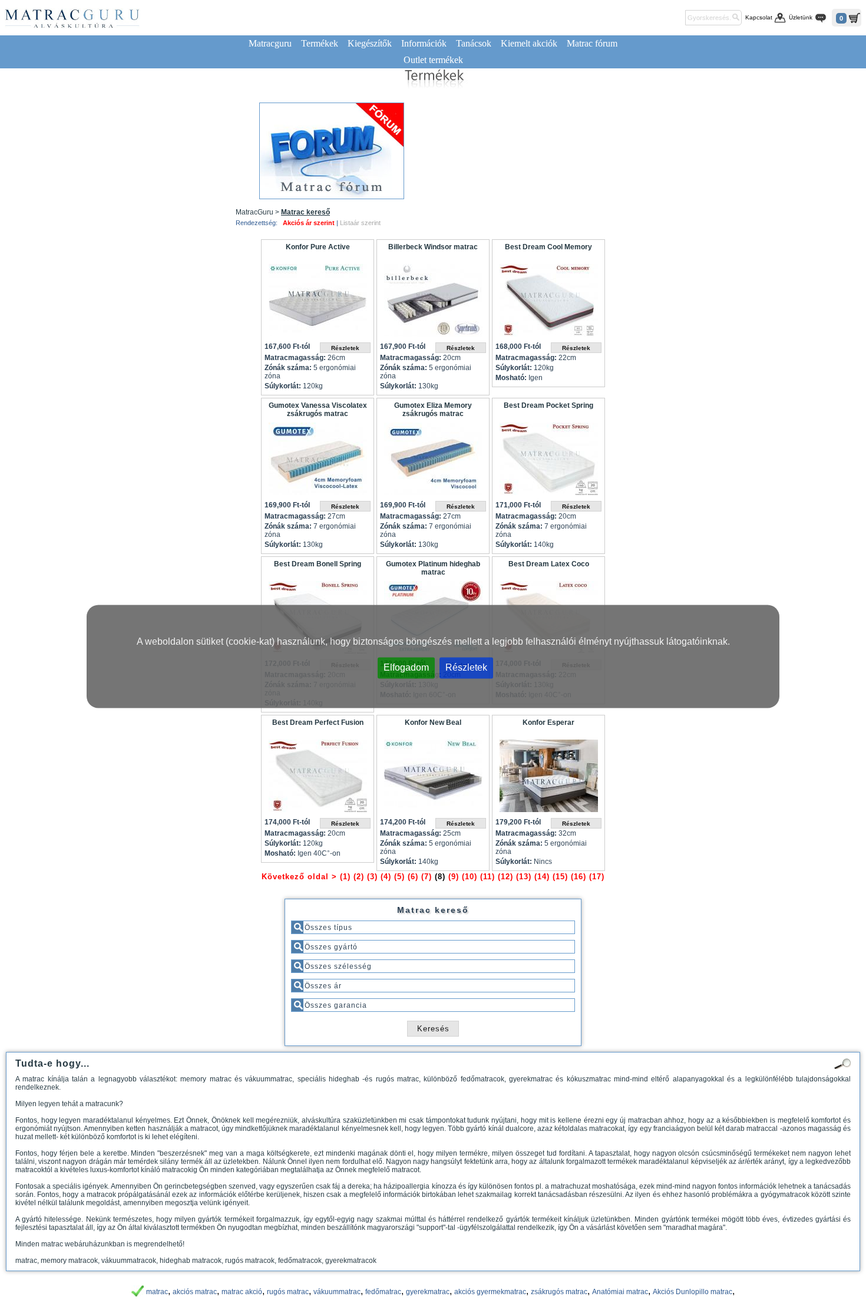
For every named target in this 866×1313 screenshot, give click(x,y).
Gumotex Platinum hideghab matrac (433, 568)
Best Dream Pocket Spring (548, 405)
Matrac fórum (592, 43)
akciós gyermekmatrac (490, 1292)
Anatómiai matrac (620, 1292)
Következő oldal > (299, 876)
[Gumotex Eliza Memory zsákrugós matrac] (433, 462)
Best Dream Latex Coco (548, 564)
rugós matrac (288, 1292)
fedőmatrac (383, 1292)
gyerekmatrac (427, 1292)
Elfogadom (406, 667)
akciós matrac (195, 1292)
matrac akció (242, 1292)
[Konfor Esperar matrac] (548, 779)
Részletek (466, 667)
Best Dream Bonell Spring (317, 564)
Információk (424, 43)
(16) (578, 876)
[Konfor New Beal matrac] (433, 779)
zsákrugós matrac (559, 1292)
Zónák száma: (288, 368)
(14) (542, 876)
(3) (372, 876)
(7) (426, 876)
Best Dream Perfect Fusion (317, 722)
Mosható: (511, 378)
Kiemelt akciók (529, 43)
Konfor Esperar (548, 722)
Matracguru (270, 43)
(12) (505, 876)
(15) (560, 876)
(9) (453, 876)
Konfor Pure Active (318, 247)
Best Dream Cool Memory (548, 247)
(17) (596, 876)
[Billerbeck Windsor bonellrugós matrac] (433, 303)
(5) (399, 876)
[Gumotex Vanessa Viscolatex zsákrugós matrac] (318, 462)
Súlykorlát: (283, 386)
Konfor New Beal (433, 722)
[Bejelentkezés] (674, 17)
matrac (157, 1292)
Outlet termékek (433, 60)
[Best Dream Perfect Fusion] (318, 779)
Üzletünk (800, 17)
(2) (358, 876)
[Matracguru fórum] (332, 151)
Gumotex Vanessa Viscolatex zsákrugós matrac (318, 409)
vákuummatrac (337, 1292)
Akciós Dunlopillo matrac (692, 1292)
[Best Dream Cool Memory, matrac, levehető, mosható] (548, 303)
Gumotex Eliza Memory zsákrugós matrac (433, 409)
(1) (345, 876)
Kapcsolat (758, 17)
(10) (469, 876)
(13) (523, 876)
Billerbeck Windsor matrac (433, 247)
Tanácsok (473, 43)
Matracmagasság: (295, 358)
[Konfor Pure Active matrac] (318, 303)
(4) (386, 876)
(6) (413, 876)
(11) (487, 876)
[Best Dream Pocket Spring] (548, 462)
